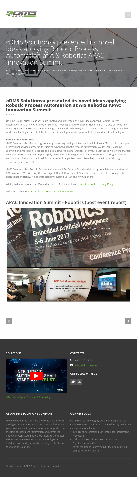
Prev (9, 321)
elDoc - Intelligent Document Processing (28, 397)
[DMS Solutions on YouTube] (79, 382)
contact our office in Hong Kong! (96, 184)
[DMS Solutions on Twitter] (73, 382)
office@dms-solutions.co (88, 365)
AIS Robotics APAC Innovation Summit (52, 191)
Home (9, 70)
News (18, 70)
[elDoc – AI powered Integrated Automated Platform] (21, 13)
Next (128, 321)
